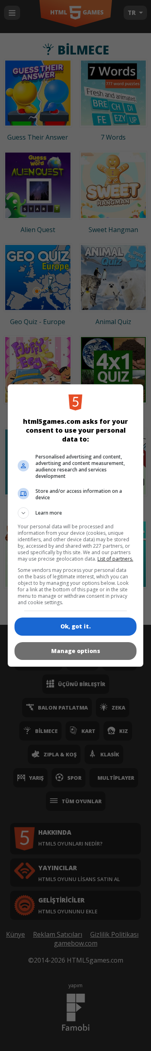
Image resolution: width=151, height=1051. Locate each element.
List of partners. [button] (115, 558)
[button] (76, 513)
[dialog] (76, 525)
